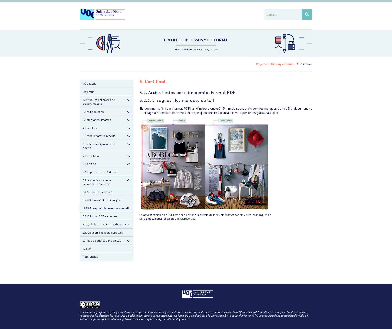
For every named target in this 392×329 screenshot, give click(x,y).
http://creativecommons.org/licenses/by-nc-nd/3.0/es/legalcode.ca (154, 319)
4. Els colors (90, 128)
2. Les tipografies (93, 112)
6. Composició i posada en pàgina (99, 146)
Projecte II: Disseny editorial (196, 41)
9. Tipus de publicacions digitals (102, 240)
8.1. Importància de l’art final (100, 172)
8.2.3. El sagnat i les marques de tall (106, 208)
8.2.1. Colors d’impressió (97, 192)
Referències (90, 256)
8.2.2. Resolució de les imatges (101, 200)
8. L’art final (90, 164)
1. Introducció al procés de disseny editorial (99, 101)
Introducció (89, 83)
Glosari (87, 249)
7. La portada (91, 156)
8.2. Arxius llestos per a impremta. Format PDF (97, 182)
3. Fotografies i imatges (97, 120)
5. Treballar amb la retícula (99, 136)
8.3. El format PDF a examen (100, 216)
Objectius (88, 92)
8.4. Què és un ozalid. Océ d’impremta (106, 224)
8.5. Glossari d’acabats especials (103, 232)
